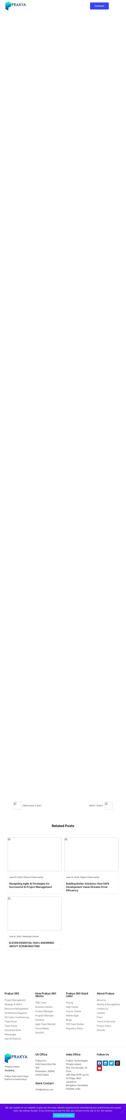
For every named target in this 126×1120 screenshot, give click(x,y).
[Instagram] (117, 1063)
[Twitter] (111, 1063)
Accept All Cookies (63, 1115)
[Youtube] (99, 1068)
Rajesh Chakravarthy (90, 877)
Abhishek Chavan (31, 936)
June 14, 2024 (72, 877)
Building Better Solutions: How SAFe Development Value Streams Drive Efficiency (87, 887)
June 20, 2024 (16, 877)
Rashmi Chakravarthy (33, 877)
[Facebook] (99, 1063)
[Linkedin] (105, 1063)
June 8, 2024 (15, 936)
